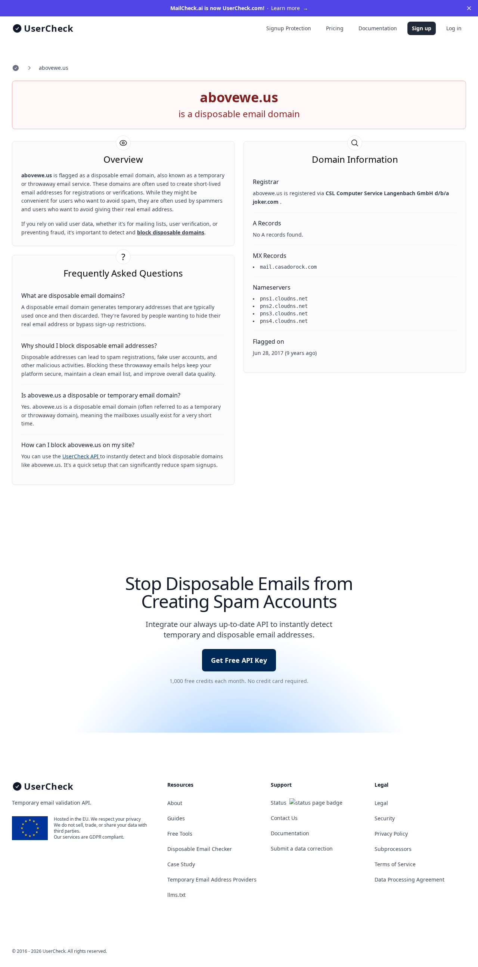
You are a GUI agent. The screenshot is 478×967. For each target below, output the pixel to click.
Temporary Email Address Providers (212, 879)
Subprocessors (393, 848)
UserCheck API (81, 456)
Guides (176, 818)
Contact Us (284, 817)
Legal (381, 803)
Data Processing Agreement (409, 879)
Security (385, 818)
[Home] (15, 68)
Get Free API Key (239, 660)
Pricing (335, 28)
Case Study (181, 864)
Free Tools (179, 833)
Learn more (239, 8)
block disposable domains (170, 232)
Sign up (421, 28)
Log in (454, 28)
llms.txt (176, 894)
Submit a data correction (302, 848)
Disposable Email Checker (199, 848)
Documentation (377, 28)
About (174, 803)
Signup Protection (288, 28)
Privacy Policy (391, 833)
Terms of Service (395, 864)
